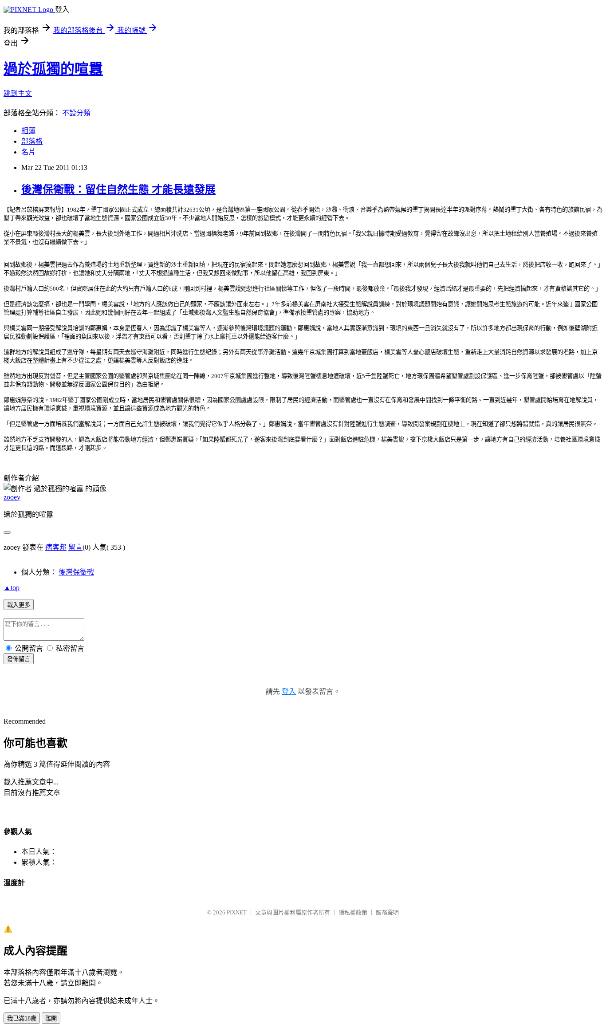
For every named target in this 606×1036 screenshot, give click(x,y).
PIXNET (237, 912)
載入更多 (18, 605)
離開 (51, 1018)
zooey (12, 497)
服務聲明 (387, 912)
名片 (28, 152)
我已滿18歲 (21, 1018)
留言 (75, 547)
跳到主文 (18, 93)
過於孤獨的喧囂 (53, 69)
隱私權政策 (352, 912)
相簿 (28, 130)
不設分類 (76, 113)
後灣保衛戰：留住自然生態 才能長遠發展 (118, 189)
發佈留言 (18, 659)
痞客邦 (56, 547)
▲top (12, 587)
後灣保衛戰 (76, 572)
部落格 (32, 141)
